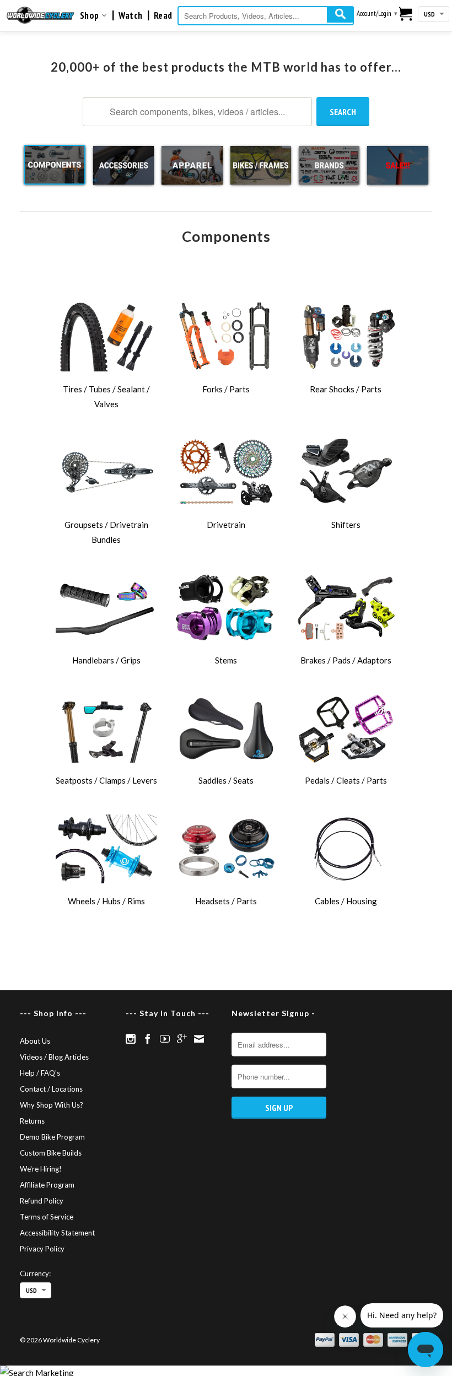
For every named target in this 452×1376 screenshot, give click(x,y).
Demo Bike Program (52, 1136)
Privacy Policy (42, 1248)
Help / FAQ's (40, 1073)
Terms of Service (46, 1216)
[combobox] (265, 15)
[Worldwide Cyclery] (40, 15)
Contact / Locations (51, 1088)
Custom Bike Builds (51, 1152)
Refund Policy (41, 1200)
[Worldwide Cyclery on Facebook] (148, 1039)
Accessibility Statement (57, 1232)
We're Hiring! (41, 1168)
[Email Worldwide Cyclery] (199, 1039)
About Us (35, 1041)
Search (343, 111)
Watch (131, 15)
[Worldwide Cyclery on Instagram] (131, 1039)
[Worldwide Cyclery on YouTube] (165, 1039)
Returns (32, 1120)
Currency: (35, 1273)
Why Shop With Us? (51, 1104)
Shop (90, 15)
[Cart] (406, 14)
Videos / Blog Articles (54, 1057)
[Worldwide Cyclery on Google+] (182, 1039)
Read (163, 15)
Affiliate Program (47, 1184)
